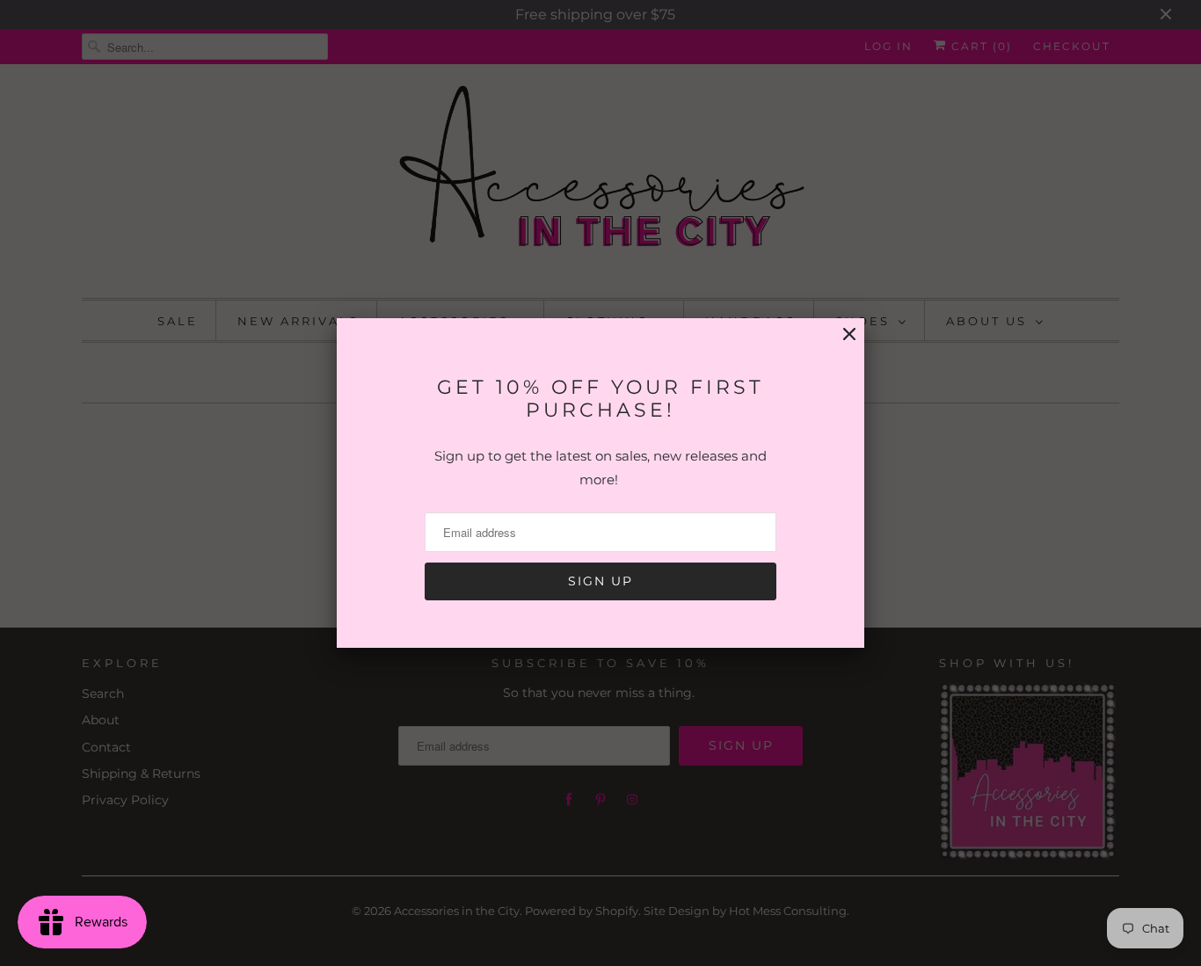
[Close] (849, 334)
